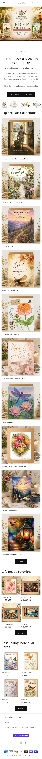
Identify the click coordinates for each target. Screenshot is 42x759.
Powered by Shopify (29, 755)
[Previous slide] (16, 51)
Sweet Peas (5, 699)
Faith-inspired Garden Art (12, 379)
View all (21, 562)
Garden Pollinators (7, 597)
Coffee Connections (10, 511)
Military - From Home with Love (15, 159)
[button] (4, 3)
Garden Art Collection (11, 203)
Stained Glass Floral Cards (12, 555)
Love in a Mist (6, 672)
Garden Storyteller (9, 423)
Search (6, 723)
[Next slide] (25, 51)
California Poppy (26, 672)
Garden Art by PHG (17, 755)
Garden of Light (26, 597)
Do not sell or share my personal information (20, 727)
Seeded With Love (9, 335)
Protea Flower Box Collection (14, 467)
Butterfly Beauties (7, 624)
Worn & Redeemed (10, 291)
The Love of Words (9, 247)
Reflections (24, 624)
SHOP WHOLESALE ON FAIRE (21, 95)
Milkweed (24, 699)
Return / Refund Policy (13, 717)
